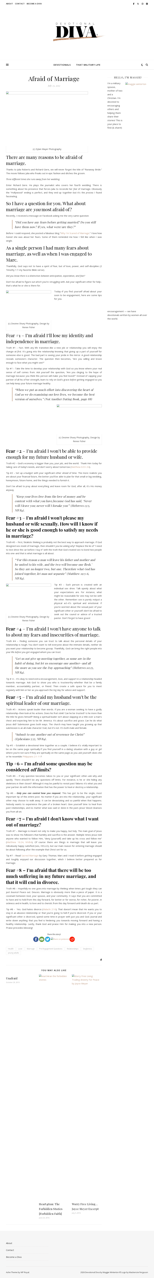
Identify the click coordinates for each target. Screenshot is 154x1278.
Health (11, 948)
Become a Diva (34, 3)
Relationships (72, 948)
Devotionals (62, 64)
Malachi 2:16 (49, 909)
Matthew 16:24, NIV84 (19, 842)
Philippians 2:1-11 (32, 756)
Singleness (87, 948)
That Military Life (88, 64)
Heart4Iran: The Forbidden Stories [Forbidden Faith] (51, 1209)
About (9, 3)
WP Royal (25, 1272)
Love (20, 948)
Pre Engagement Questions (50, 948)
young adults (13, 953)
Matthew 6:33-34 (80, 466)
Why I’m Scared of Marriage (75, 233)
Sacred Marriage (30, 855)
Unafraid (11, 978)
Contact (20, 3)
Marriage (31, 948)
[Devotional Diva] (77, 32)
